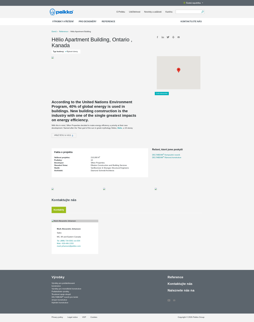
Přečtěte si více (62, 135)
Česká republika (193, 3)
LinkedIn (162, 37)
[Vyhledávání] (202, 12)
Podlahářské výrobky (60, 291)
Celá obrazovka (161, 93)
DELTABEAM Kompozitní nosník (166, 155)
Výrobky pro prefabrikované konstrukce (63, 284)
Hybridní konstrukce (60, 303)
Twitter (168, 37)
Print (173, 37)
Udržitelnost (134, 12)
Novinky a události (153, 12)
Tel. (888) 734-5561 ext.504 (68, 241)
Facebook (157, 37)
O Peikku (120, 12)
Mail (178, 37)
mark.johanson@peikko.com (69, 246)
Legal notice (72, 317)
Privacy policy (57, 317)
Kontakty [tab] (59, 209)
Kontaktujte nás (191, 21)
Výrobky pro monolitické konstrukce (66, 289)
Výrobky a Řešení (62, 21)
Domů (54, 31)
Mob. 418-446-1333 (65, 243)
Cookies (93, 317)
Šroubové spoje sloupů (61, 294)
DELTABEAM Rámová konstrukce (166, 157)
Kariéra (168, 12)
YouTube (169, 299)
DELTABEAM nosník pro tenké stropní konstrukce (65, 298)
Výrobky (58, 277)
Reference (108, 21)
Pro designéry (87, 21)
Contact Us (174, 299)
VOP (84, 317)
